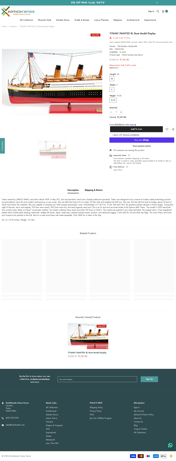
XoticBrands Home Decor (20, 456)
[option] (52, 82)
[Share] (172, 129)
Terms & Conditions (131, 135)
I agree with (117, 135)
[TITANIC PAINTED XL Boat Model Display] (88, 336)
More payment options (142, 146)
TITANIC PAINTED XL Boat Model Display (87, 353)
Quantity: (113, 107)
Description (73, 190)
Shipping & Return (94, 190)
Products (13, 26)
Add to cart (136, 129)
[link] (167, 129)
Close (157, 3)
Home (4, 26)
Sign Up (149, 379)
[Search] (157, 11)
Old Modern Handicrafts (127, 46)
